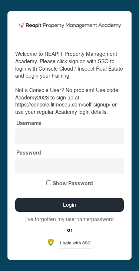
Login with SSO (75, 242)
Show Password (73, 183)
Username (29, 122)
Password (28, 152)
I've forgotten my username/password (69, 219)
